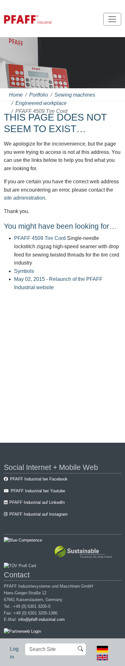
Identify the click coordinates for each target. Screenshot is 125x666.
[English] (102, 657)
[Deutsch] (102, 649)
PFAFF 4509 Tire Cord (40, 238)
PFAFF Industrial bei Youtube (38, 490)
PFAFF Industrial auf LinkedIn (37, 502)
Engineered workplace (41, 103)
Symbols (24, 271)
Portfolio (38, 95)
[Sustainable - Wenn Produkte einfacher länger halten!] (84, 552)
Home (16, 95)
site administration (24, 198)
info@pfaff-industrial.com (41, 619)
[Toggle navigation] (112, 19)
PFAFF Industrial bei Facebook (39, 479)
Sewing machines (74, 95)
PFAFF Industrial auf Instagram (38, 514)
